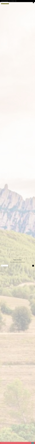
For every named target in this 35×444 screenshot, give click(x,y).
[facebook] (30, 4)
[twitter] (31, 4)
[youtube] (32, 4)
